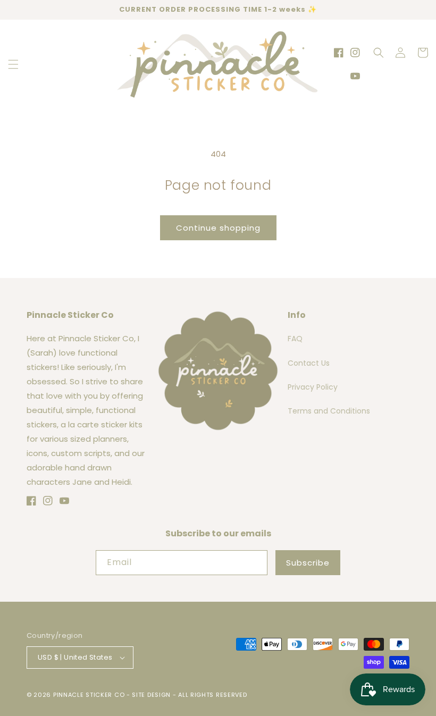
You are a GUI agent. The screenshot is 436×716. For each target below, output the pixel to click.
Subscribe (308, 562)
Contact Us (309, 363)
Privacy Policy (313, 387)
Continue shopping (218, 227)
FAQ (295, 338)
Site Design (151, 694)
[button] (13, 64)
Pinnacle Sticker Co (88, 694)
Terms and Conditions (329, 411)
